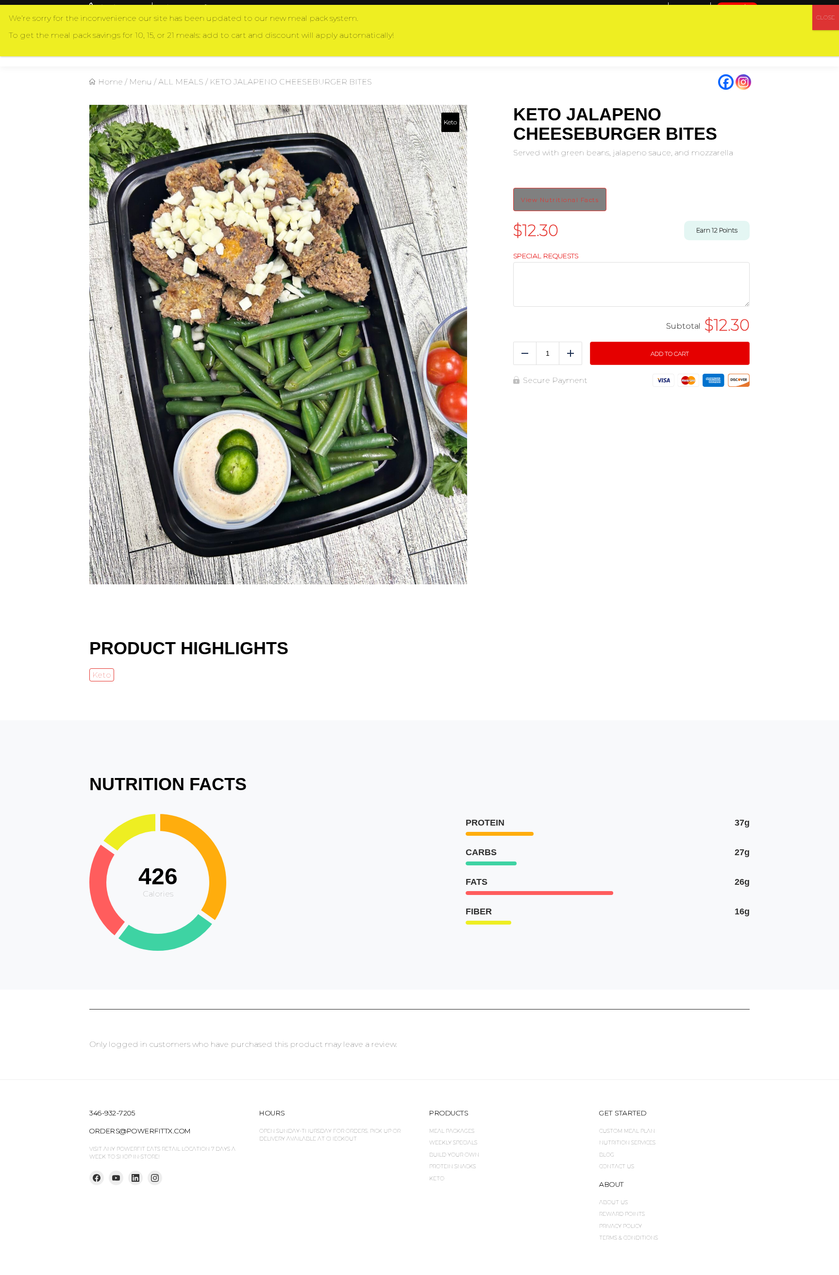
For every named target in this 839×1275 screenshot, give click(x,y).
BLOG (606, 1154)
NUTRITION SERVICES (627, 1142)
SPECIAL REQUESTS (545, 256)
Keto (101, 674)
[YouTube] (116, 1178)
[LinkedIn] (135, 1178)
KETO (436, 1178)
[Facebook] (726, 82)
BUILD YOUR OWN (454, 1154)
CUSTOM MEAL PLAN (627, 1130)
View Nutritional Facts (560, 199)
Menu (140, 81)
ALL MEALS (180, 81)
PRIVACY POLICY (620, 1226)
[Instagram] (743, 82)
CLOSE (825, 17)
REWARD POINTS (622, 1213)
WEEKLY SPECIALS (453, 1142)
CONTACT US (616, 1166)
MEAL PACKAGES (451, 1130)
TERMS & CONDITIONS (628, 1237)
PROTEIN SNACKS (452, 1166)
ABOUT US (613, 1202)
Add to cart (670, 353)
